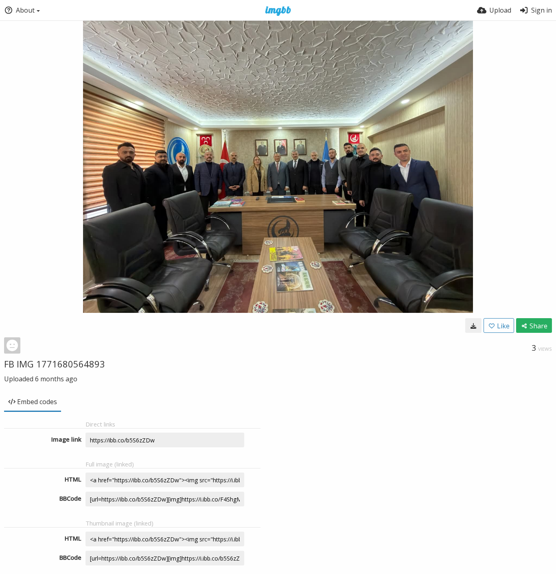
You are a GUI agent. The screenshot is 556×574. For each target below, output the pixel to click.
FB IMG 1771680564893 (54, 364)
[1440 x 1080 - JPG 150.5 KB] (473, 325)
